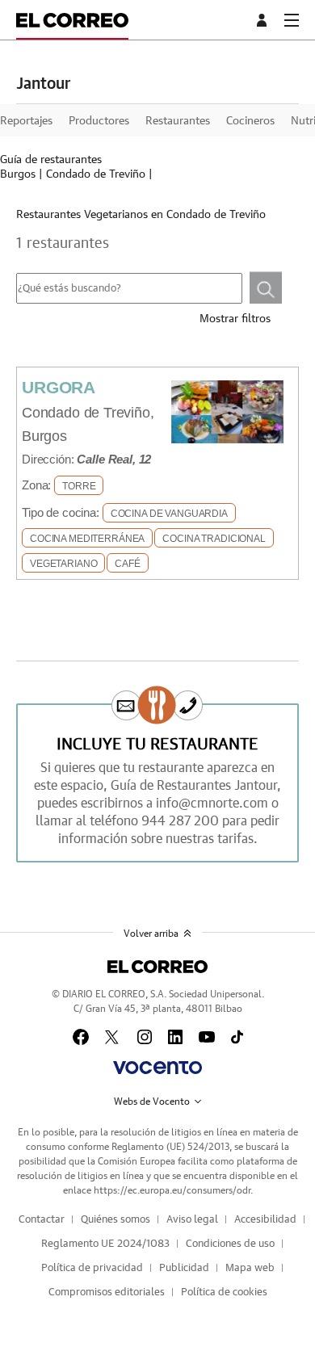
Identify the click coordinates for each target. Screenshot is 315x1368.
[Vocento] (157, 1067)
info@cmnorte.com (212, 803)
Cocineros (250, 121)
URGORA (58, 387)
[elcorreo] (157, 966)
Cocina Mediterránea (87, 538)
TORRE (78, 486)
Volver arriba (151, 933)
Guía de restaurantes (51, 160)
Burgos (18, 174)
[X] (113, 1037)
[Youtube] (207, 1037)
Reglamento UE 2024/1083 (105, 1244)
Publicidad (184, 1268)
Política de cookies (224, 1292)
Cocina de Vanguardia (169, 513)
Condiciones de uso (230, 1244)
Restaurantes (177, 121)
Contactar (42, 1220)
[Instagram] (144, 1037)
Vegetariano (63, 563)
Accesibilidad (265, 1220)
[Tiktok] (237, 1037)
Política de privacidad (92, 1268)
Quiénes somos (115, 1220)
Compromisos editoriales (106, 1292)
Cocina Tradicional (213, 538)
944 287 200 (180, 821)
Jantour (43, 84)
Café (127, 563)
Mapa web (250, 1268)
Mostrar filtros (235, 319)
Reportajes (26, 121)
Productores (99, 121)
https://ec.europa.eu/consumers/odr (172, 1190)
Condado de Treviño (95, 174)
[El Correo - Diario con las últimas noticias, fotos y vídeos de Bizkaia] (72, 20)
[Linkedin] (175, 1037)
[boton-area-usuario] (264, 20)
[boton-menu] (291, 20)
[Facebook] (81, 1037)
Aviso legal (192, 1220)
